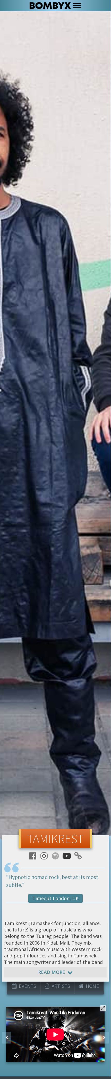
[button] (6, 1038)
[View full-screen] (103, 1008)
